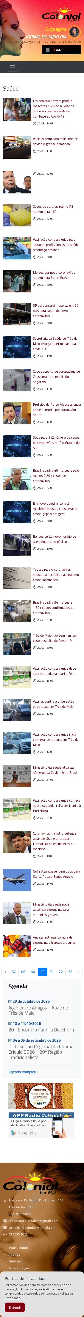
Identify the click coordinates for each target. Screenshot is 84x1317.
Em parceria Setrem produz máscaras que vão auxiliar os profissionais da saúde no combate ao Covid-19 (53, 108)
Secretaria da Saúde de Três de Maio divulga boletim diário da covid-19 (55, 343)
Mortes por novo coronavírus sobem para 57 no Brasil (54, 275)
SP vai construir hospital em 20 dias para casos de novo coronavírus (55, 310)
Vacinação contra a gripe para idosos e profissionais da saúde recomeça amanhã (56, 244)
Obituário (15, 1261)
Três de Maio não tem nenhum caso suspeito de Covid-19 (55, 638)
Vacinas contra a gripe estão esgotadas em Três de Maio (53, 704)
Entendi (15, 1307)
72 (61, 972)
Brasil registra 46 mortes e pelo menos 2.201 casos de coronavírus (56, 475)
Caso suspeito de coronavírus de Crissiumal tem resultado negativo (56, 376)
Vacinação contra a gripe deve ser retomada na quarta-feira (54, 671)
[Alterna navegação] (13, 67)
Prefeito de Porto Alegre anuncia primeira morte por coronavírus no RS (57, 409)
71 (51, 972)
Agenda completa (22, 1072)
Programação (18, 1268)
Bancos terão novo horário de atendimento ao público (54, 539)
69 (33, 972)
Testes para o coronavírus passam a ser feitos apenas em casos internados (56, 574)
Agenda (14, 1255)
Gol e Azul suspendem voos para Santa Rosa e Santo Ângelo (56, 874)
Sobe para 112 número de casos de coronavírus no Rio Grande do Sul (56, 442)
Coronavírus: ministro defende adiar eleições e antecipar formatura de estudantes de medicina (54, 841)
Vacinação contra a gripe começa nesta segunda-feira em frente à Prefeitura (57, 805)
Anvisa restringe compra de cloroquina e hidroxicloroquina (54, 940)
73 (70, 972)
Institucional (18, 1248)
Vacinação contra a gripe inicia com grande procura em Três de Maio (56, 739)
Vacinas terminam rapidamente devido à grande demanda (55, 141)
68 (23, 972)
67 (14, 972)
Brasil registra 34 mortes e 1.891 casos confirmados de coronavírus (53, 607)
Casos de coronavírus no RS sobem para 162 (53, 209)
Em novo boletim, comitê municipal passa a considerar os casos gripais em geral (55, 508)
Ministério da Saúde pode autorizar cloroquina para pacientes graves (51, 909)
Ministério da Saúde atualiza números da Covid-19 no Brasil (55, 770)
